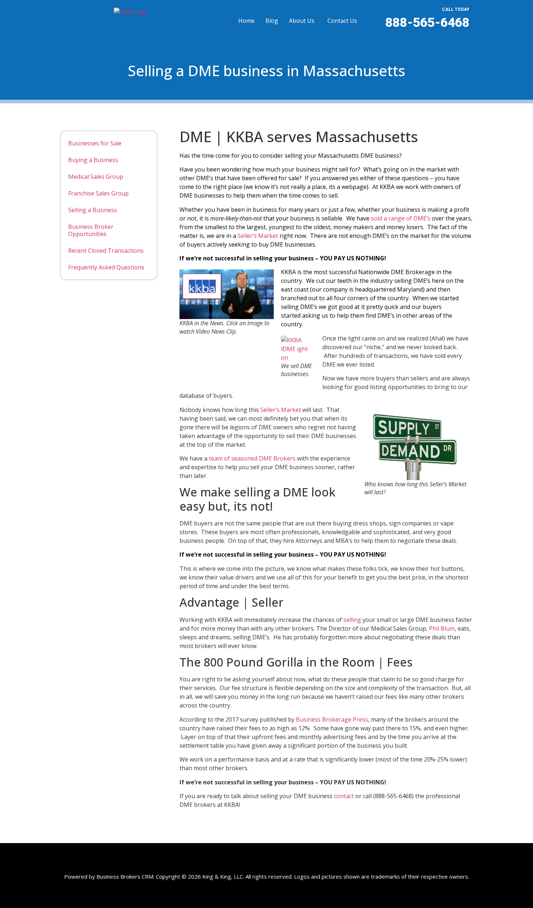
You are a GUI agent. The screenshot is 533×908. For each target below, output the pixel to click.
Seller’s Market (258, 236)
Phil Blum (442, 628)
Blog (271, 21)
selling (352, 620)
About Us (301, 21)
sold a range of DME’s (400, 218)
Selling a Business (92, 210)
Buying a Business (93, 160)
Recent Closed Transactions (106, 251)
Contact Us (342, 21)
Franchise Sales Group (98, 193)
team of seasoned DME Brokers (252, 458)
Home (246, 21)
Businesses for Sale (94, 143)
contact (344, 796)
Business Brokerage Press (332, 719)
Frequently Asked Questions (106, 267)
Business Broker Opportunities (90, 230)
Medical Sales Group (95, 177)
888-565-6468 (427, 22)
